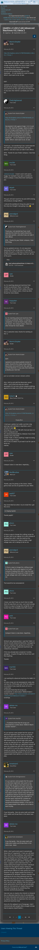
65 (19, 917)
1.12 (33, 19)
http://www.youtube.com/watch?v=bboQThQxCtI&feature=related (19, 695)
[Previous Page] (10, 917)
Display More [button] (19, 420)
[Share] (34, 36)
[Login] (32, 2)
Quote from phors (13, 563)
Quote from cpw (13, 314)
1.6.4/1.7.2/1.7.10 (9, 19)
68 (25, 917)
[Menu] (36, 2)
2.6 (19, 18)
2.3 (13, 18)
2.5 (16, 18)
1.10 (25, 19)
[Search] (27, 2)
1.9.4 (21, 19)
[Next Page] (29, 917)
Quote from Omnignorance (16, 777)
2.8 (25, 18)
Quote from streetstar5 (15, 837)
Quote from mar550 (14, 718)
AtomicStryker (10, 174)
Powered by (19, 947)
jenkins (27, 16)
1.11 (29, 19)
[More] (34, 49)
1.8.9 (17, 19)
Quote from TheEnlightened (17, 227)
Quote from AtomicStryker (16, 113)
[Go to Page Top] (36, 947)
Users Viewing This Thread (11, 928)
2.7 (22, 18)
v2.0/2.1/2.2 (7, 18)
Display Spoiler (11, 511)
